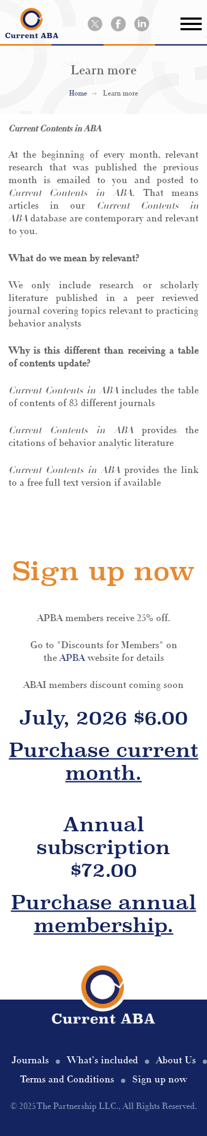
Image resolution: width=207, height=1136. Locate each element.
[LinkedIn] (141, 23)
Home (78, 93)
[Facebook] (118, 23)
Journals (30, 1060)
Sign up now (159, 1079)
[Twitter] (95, 23)
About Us (176, 1060)
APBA (72, 658)
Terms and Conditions (67, 1079)
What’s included (102, 1060)
